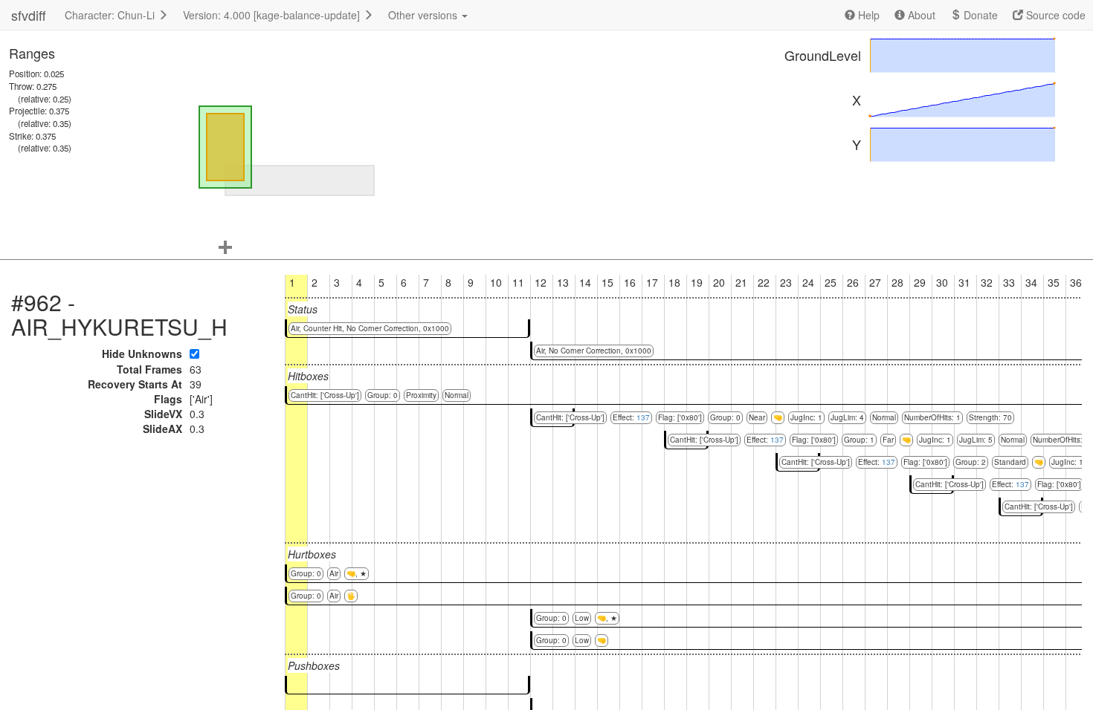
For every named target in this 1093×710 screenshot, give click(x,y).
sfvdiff (28, 15)
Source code (1054, 14)
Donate (979, 14)
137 (643, 417)
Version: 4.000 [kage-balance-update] (273, 14)
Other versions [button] (424, 14)
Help (867, 14)
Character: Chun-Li (111, 14)
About (920, 14)
